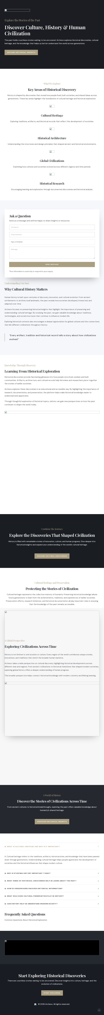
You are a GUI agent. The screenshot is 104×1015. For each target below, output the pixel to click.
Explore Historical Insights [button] (21, 52)
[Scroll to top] (99, 1010)
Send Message (52, 264)
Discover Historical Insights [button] (52, 822)
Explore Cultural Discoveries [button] (52, 556)
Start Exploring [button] (52, 993)
